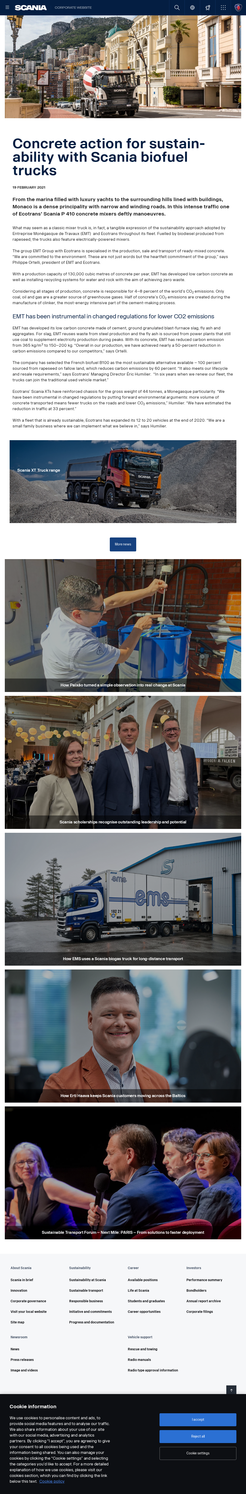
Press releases (22, 1360)
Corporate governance (28, 1301)
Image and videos (24, 1370)
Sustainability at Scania (87, 1280)
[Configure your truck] (207, 7)
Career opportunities (144, 1312)
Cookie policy (52, 1481)
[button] (223, 7)
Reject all (198, 1436)
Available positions (143, 1280)
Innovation (19, 1291)
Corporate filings (199, 1312)
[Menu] (7, 8)
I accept (198, 1420)
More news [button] (123, 544)
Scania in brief (22, 1280)
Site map (17, 1322)
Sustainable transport (86, 1291)
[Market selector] (192, 7)
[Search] (176, 7)
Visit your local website (29, 1312)
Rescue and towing (142, 1349)
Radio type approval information (153, 1370)
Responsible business (86, 1301)
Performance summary (204, 1280)
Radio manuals (139, 1360)
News (15, 1349)
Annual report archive (203, 1301)
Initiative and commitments (90, 1312)
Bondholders (196, 1291)
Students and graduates (146, 1301)
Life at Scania (138, 1291)
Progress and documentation (91, 1322)
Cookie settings (197, 1453)
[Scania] (31, 7)
